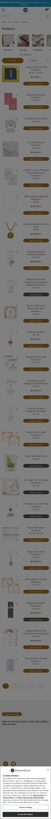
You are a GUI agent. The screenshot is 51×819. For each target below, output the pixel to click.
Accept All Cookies (25, 814)
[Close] (48, 769)
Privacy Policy (8, 798)
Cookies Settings (25, 807)
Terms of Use (38, 795)
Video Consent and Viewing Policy (30, 798)
